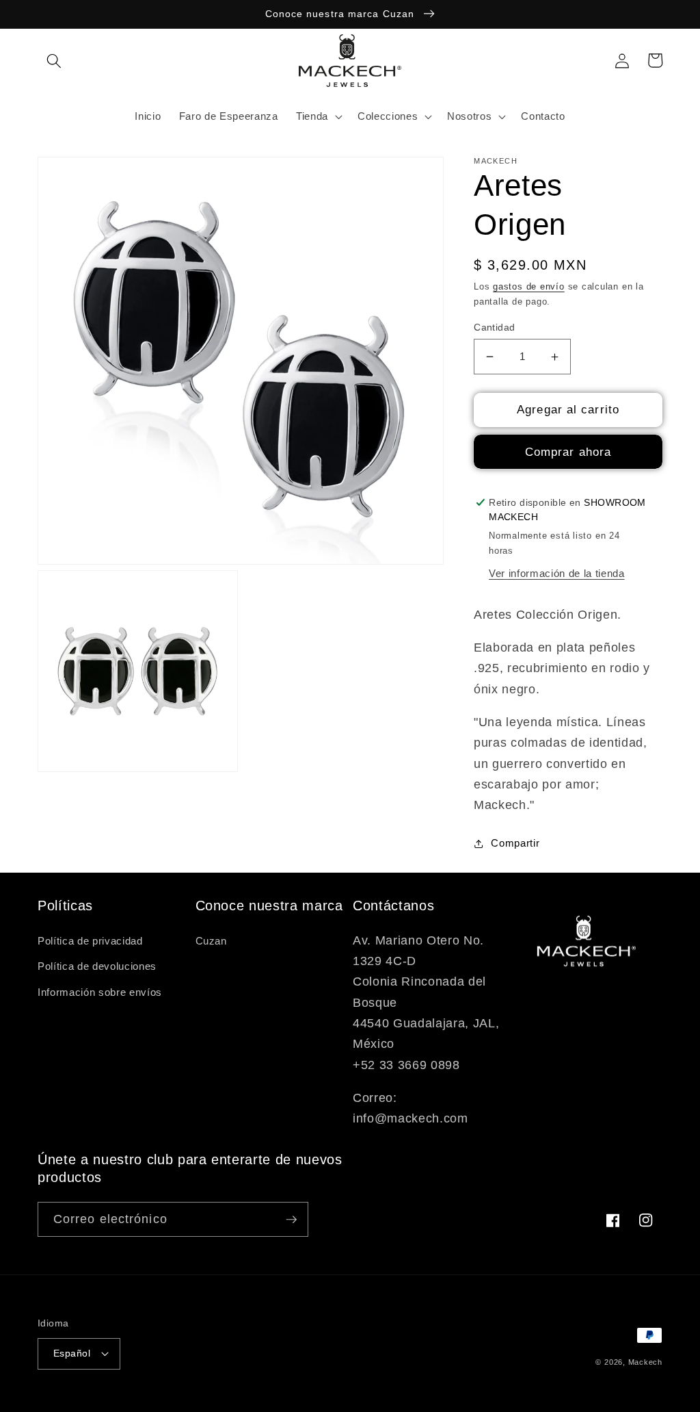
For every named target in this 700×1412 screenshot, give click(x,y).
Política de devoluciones (97, 966)
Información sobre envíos (100, 992)
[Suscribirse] (291, 1219)
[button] (54, 60)
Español (71, 1353)
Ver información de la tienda (556, 573)
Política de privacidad (90, 941)
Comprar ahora (568, 452)
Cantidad (494, 327)
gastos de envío (529, 286)
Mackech (645, 1362)
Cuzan (211, 941)
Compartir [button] (515, 843)
